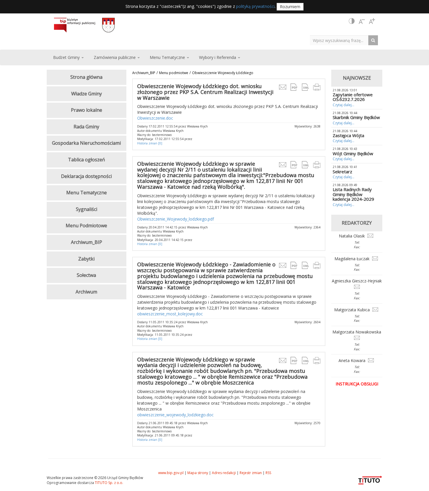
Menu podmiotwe (173, 72)
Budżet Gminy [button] (67, 57)
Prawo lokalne (86, 110)
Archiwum (86, 292)
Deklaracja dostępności (86, 176)
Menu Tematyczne (86, 192)
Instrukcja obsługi (357, 384)
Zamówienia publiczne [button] (115, 57)
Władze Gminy (86, 93)
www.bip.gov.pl (171, 472)
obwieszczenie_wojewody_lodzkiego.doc (175, 414)
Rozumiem (290, 6)
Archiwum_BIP (143, 72)
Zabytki (86, 259)
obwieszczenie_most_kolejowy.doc (170, 314)
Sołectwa (86, 275)
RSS (268, 472)
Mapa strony (197, 472)
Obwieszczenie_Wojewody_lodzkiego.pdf (175, 219)
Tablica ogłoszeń (86, 159)
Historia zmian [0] (149, 143)
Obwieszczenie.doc (155, 118)
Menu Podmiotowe (86, 225)
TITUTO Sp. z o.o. (108, 482)
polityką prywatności (255, 6)
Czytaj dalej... (343, 104)
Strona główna (86, 77)
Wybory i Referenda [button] (218, 57)
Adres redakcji (224, 472)
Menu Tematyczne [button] (168, 57)
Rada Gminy (86, 126)
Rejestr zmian (251, 472)
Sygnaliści (86, 209)
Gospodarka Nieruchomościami (86, 143)
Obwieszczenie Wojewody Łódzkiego (222, 72)
